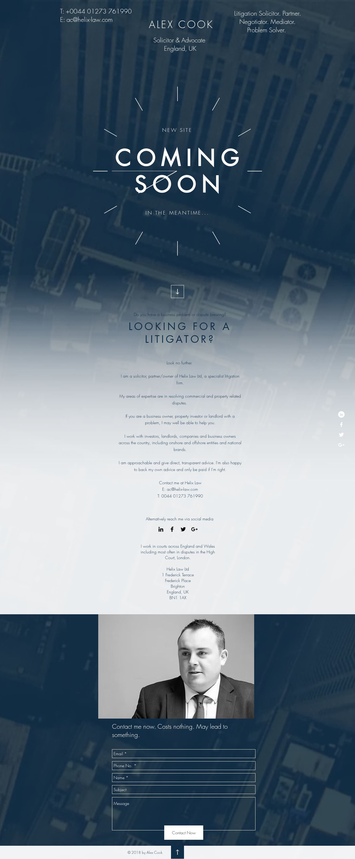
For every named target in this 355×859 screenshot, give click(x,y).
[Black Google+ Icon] (194, 529)
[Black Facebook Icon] (172, 529)
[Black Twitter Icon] (183, 529)
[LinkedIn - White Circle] (341, 414)
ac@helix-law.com (90, 19)
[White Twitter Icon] (341, 434)
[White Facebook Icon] (341, 424)
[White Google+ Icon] (341, 445)
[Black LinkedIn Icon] (160, 529)
